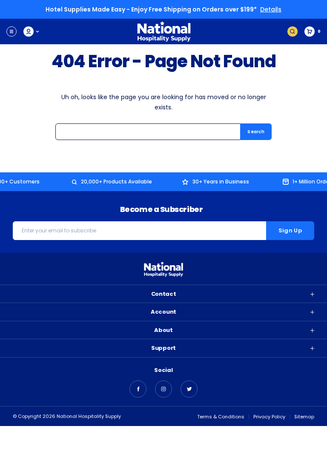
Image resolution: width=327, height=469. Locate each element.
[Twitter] (189, 389)
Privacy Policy (269, 416)
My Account (31, 31)
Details (270, 9)
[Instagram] (163, 389)
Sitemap (304, 416)
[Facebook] (137, 389)
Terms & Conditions (220, 416)
